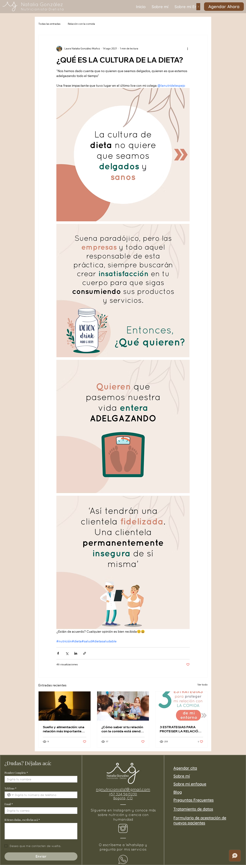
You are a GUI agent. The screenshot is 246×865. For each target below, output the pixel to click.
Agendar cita (185, 768)
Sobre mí (181, 775)
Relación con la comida (81, 23)
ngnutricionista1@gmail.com (123, 789)
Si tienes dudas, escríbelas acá (22, 819)
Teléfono (10, 788)
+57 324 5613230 (123, 794)
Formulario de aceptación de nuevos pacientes (199, 820)
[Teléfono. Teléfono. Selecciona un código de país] (10, 795)
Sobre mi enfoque (189, 783)
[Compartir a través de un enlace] (84, 653)
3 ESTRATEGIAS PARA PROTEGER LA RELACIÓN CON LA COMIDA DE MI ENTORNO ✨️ (180, 729)
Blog (177, 791)
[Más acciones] (187, 49)
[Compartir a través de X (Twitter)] (67, 653)
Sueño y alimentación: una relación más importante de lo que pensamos (63, 729)
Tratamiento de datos (193, 808)
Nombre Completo (16, 772)
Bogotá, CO (123, 798)
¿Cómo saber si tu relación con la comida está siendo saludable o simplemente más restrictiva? (122, 729)
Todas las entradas (49, 23)
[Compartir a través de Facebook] (58, 653)
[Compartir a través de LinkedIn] (75, 653)
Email (9, 804)
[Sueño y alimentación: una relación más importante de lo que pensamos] (65, 706)
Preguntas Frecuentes (193, 799)
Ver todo (202, 684)
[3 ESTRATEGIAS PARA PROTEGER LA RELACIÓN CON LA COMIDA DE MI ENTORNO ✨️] (181, 706)
